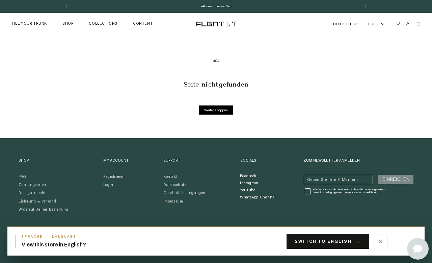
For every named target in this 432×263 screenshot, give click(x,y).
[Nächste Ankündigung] (365, 6)
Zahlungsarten (32, 185)
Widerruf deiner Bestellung (44, 210)
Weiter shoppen (216, 110)
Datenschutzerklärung (364, 192)
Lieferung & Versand (37, 202)
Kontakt (170, 177)
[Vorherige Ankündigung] (66, 6)
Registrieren (114, 177)
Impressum (173, 202)
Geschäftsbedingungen (184, 193)
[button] (68, 24)
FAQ (22, 177)
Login (108, 185)
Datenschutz (175, 185)
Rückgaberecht (32, 193)
